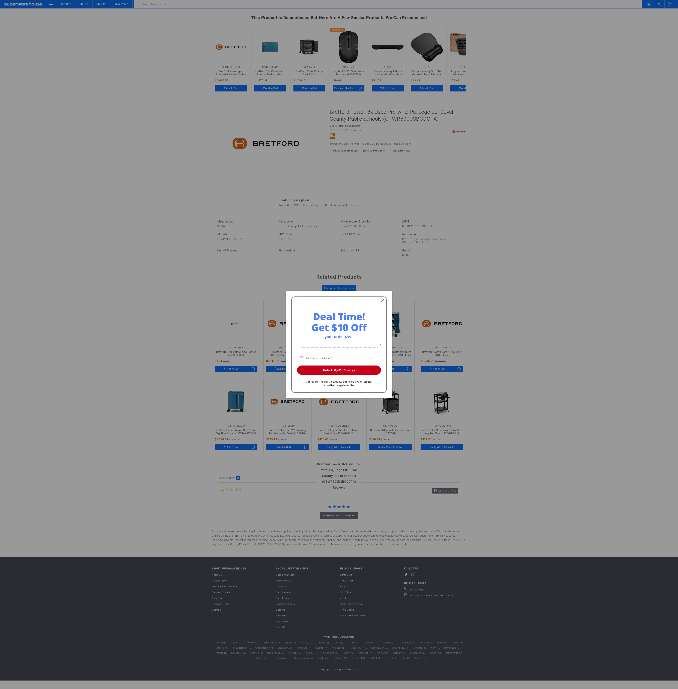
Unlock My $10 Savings (339, 370)
